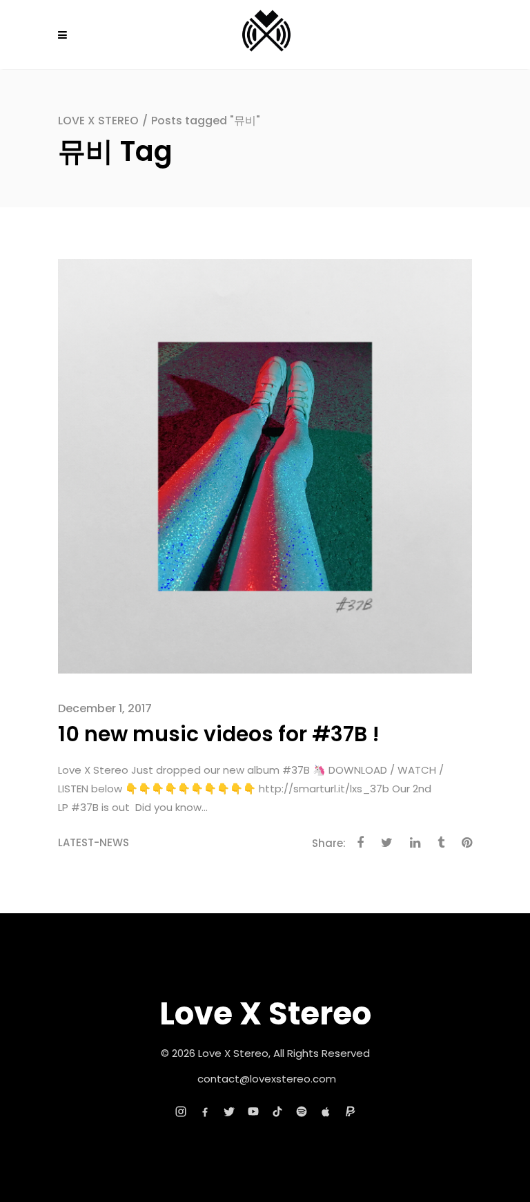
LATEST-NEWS (93, 842)
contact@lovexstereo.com (266, 1078)
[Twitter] (229, 1111)
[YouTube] (253, 1111)
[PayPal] (350, 1111)
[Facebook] (205, 1111)
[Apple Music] (326, 1111)
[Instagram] (181, 1111)
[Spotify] (301, 1111)
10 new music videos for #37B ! (219, 734)
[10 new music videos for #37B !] (265, 465)
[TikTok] (277, 1111)
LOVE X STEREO (98, 120)
